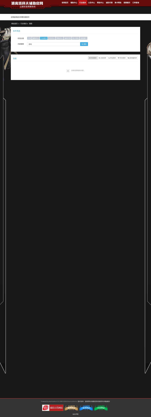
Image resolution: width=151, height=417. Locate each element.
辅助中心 (74, 2)
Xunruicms (52, 401)
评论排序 (113, 58)
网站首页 (14, 23)
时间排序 (93, 58)
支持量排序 (133, 58)
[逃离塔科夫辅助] (27, 4)
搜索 (85, 44)
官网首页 (65, 2)
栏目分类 (21, 38)
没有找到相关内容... (78, 70)
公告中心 (91, 2)
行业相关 (82, 2)
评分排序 (122, 58)
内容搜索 (21, 44)
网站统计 (107, 401)
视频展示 (127, 2)
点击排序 (103, 58)
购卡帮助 (118, 2)
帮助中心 (100, 2)
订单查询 (135, 2)
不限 (29, 38)
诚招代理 (109, 2)
